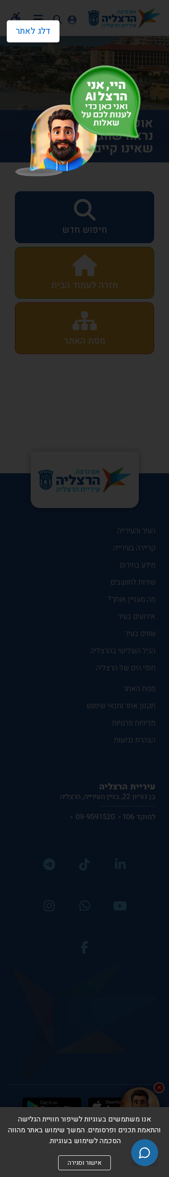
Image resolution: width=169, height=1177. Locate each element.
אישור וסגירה (84, 1163)
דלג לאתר (28, 28)
